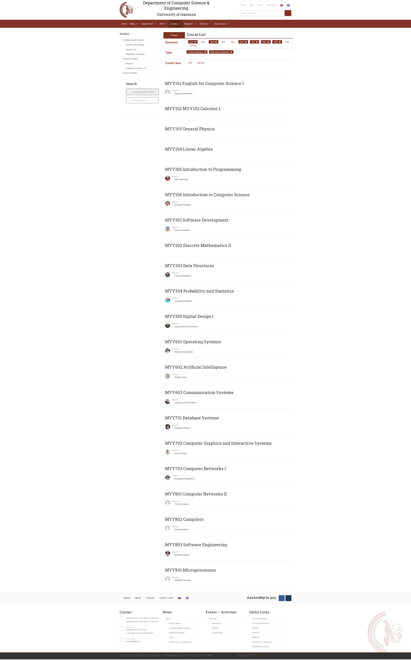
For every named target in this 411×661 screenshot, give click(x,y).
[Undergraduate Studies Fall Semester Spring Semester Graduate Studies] (142, 92)
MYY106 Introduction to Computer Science (207, 194)
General (129, 63)
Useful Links (271, 5)
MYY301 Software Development (196, 220)
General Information (135, 44)
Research (188, 23)
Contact (260, 5)
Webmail (256, 637)
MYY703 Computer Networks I (195, 468)
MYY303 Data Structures (189, 265)
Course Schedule (259, 618)
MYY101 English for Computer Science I (204, 83)
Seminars (216, 623)
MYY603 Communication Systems (199, 392)
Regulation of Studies (135, 54)
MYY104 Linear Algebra (189, 149)
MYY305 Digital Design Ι (189, 316)
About (251, 5)
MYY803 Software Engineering (196, 544)
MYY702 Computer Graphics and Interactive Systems (218, 443)
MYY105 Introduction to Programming (203, 169)
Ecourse (255, 627)
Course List (131, 49)
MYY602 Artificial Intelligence (196, 367)
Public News (174, 623)
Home (243, 5)
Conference (217, 632)
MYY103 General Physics (190, 128)
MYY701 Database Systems (192, 417)
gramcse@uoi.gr (133, 641)
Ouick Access (220, 23)
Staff (161, 23)
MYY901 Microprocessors (190, 570)
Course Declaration (261, 623)
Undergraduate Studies (133, 39)
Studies (174, 23)
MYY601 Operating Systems (193, 341)
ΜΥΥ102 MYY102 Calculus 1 (192, 108)
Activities (203, 23)
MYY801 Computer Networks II (196, 494)
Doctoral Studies (130, 72)
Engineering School (260, 646)
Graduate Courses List (136, 68)
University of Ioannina (262, 641)
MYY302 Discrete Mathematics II (198, 245)
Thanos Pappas (261, 655)
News (132, 23)
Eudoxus (255, 632)
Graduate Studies (130, 58)
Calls (171, 637)
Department (147, 23)
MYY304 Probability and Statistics (199, 291)
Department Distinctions (180, 641)
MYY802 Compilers (184, 519)
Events (215, 627)
